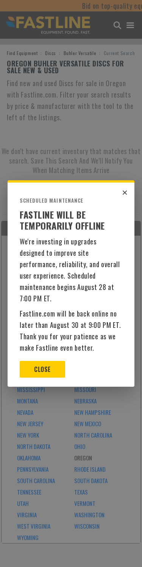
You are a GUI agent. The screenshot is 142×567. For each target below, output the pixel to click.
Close (42, 369)
